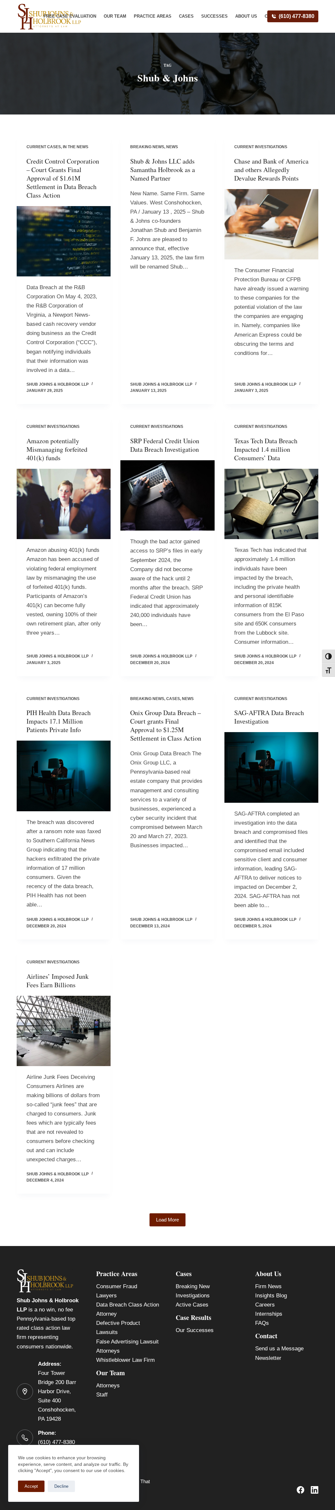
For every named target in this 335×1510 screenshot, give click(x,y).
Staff (102, 1395)
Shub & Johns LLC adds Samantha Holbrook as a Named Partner (162, 170)
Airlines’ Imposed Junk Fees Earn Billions (57, 980)
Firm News (268, 1286)
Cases (186, 16)
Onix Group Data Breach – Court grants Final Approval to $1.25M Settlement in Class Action (165, 725)
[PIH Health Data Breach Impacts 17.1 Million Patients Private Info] (64, 776)
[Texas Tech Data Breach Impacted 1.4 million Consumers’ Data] (271, 504)
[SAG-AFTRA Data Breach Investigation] (271, 767)
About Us (246, 16)
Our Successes (195, 1330)
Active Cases (192, 1305)
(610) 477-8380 (296, 16)
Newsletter (268, 1358)
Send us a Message (279, 1348)
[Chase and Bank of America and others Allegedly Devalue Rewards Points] (271, 224)
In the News (75, 147)
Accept (31, 1486)
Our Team (115, 16)
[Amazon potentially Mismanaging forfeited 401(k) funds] (64, 504)
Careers (265, 1305)
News (172, 147)
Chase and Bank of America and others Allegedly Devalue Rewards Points (271, 170)
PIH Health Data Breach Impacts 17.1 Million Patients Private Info (58, 721)
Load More (167, 1219)
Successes (214, 16)
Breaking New (193, 1286)
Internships (268, 1314)
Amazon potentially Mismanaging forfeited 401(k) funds (56, 449)
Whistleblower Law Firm (125, 1360)
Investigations (193, 1295)
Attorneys (108, 1385)
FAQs (262, 1323)
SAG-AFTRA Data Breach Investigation (269, 717)
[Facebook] (300, 1490)
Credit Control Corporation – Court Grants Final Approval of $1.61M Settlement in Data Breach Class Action (62, 178)
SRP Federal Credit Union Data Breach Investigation (164, 445)
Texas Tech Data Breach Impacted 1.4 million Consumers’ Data (265, 449)
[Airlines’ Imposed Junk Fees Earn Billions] (64, 1031)
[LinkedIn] (314, 1490)
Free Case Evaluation (70, 16)
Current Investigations (260, 147)
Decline (61, 1486)
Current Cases (43, 147)
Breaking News (147, 147)
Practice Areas (152, 16)
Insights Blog (271, 1295)
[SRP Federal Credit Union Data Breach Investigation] (167, 495)
